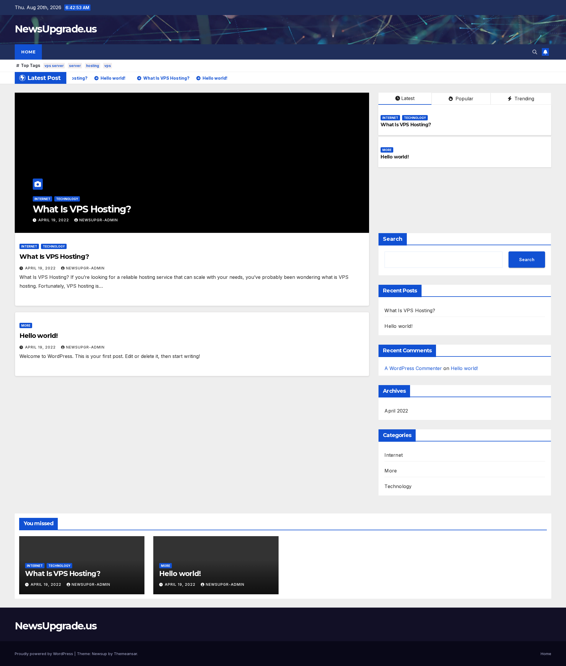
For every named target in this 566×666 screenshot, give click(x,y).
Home (28, 52)
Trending (523, 99)
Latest (407, 98)
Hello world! (63, 209)
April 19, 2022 (59, 220)
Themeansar (125, 653)
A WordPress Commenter (413, 368)
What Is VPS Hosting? (406, 124)
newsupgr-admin (103, 220)
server (75, 65)
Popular (463, 99)
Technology (415, 118)
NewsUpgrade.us (55, 29)
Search (392, 239)
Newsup (99, 653)
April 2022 (396, 411)
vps (107, 65)
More (43, 199)
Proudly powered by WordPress (44, 653)
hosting (92, 65)
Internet (390, 118)
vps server (54, 65)
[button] (534, 52)
